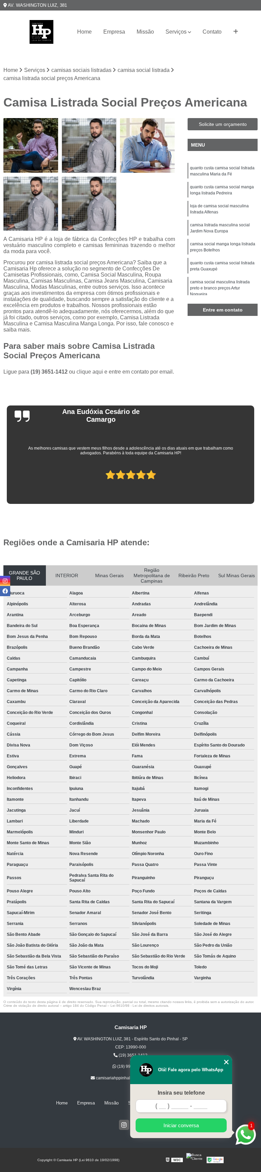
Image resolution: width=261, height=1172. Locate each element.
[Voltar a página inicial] (41, 32)
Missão (145, 32)
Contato (212, 32)
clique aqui (89, 372)
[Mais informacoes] (235, 32)
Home (84, 32)
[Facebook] (5, 591)
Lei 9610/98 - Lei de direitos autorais (139, 1005)
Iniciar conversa (181, 1125)
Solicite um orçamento (223, 124)
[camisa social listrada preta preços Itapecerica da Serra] (89, 203)
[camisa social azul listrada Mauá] (147, 145)
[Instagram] (124, 1125)
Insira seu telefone (181, 1093)
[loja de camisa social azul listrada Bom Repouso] (30, 145)
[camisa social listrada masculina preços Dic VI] (89, 145)
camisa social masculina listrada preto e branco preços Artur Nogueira (220, 288)
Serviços (176, 32)
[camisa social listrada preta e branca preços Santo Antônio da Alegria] (30, 203)
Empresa (114, 32)
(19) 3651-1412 (50, 372)
